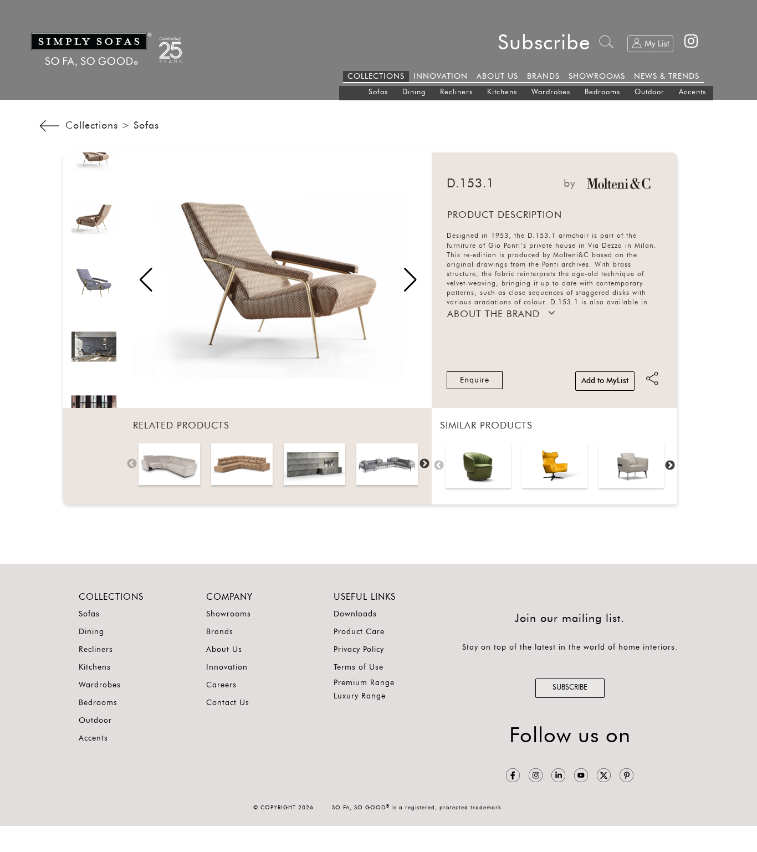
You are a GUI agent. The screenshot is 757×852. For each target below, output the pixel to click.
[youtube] (581, 775)
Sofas (378, 92)
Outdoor (649, 92)
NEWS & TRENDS (666, 76)
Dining (414, 92)
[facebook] (513, 775)
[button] (410, 280)
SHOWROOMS (597, 76)
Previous (131, 464)
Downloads (355, 614)
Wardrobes (550, 92)
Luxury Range (360, 696)
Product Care (359, 632)
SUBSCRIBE (570, 687)
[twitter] (604, 775)
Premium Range (364, 683)
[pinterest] (626, 775)
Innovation (227, 667)
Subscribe (544, 43)
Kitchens (502, 92)
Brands (219, 632)
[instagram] (536, 775)
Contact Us (227, 703)
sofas (146, 126)
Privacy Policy (359, 650)
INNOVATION (440, 76)
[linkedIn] (558, 775)
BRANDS (543, 76)
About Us (224, 650)
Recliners (456, 92)
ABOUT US (497, 76)
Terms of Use (358, 667)
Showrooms (228, 614)
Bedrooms (602, 92)
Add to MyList (604, 381)
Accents (692, 92)
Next (424, 464)
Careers (221, 685)
